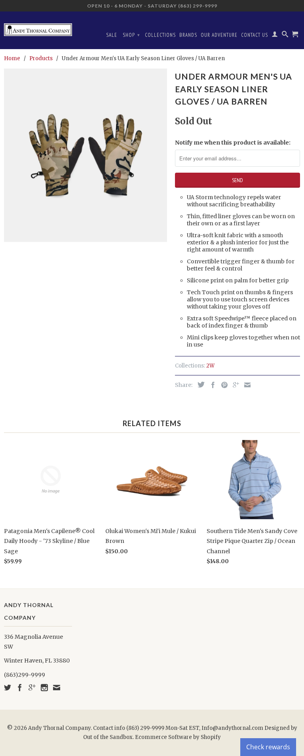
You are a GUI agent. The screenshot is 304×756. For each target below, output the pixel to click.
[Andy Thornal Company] (38, 26)
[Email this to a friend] (245, 385)
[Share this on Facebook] (211, 385)
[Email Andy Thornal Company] (56, 687)
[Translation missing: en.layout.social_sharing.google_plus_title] (234, 385)
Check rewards (268, 747)
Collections (160, 35)
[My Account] (275, 35)
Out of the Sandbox (108, 737)
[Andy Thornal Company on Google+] (32, 687)
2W (210, 365)
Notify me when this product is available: (233, 142)
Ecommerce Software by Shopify (178, 737)
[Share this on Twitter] (199, 384)
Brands (188, 35)
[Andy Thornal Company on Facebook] (19, 687)
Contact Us (254, 35)
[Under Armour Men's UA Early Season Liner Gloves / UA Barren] (85, 155)
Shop (131, 35)
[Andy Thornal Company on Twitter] (7, 687)
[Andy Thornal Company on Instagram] (44, 687)
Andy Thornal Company (59, 728)
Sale (111, 35)
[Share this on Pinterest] (222, 385)
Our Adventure (219, 35)
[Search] (285, 35)
